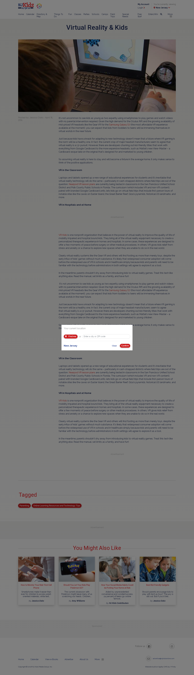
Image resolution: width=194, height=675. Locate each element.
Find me (72, 336)
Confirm (125, 346)
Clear (114, 346)
